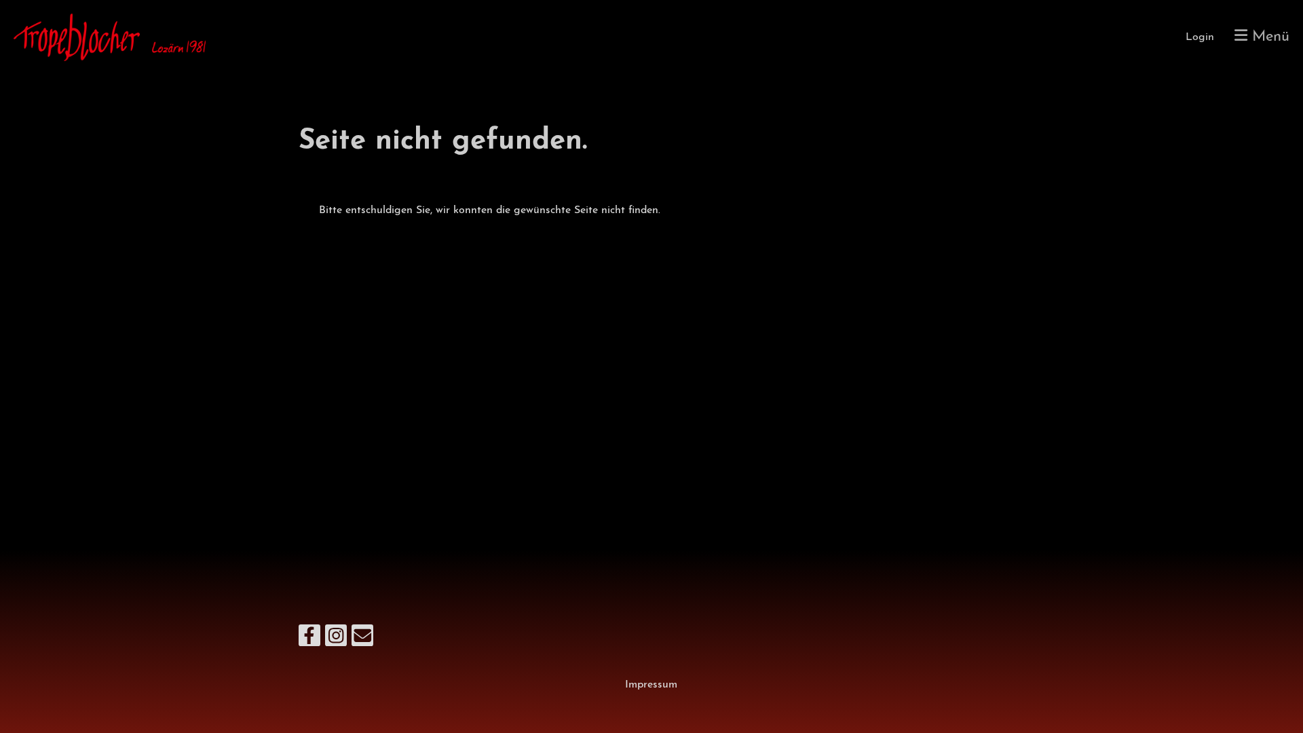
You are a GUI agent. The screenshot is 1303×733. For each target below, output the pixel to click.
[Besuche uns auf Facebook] (309, 641)
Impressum (651, 684)
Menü (1268, 37)
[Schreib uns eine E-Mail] (362, 641)
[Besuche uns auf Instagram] (336, 641)
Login (1200, 37)
